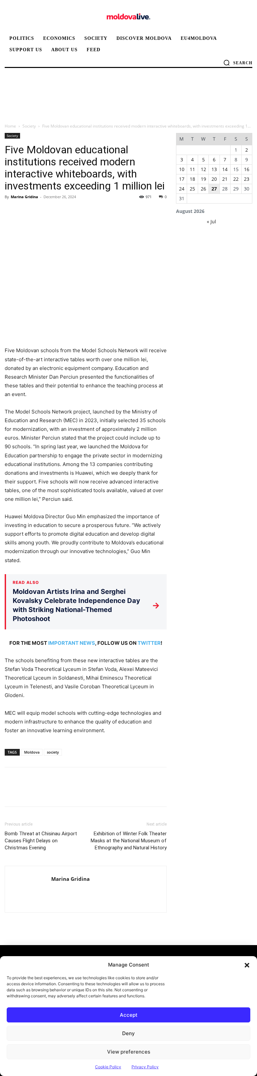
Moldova (31, 752)
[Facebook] (11, 212)
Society (29, 126)
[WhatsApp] (57, 212)
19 (203, 179)
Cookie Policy (108, 1066)
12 (203, 169)
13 (214, 169)
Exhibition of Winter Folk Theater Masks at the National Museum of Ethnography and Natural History (129, 841)
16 (246, 169)
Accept (129, 1015)
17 (181, 179)
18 (192, 179)
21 (225, 179)
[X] (26, 212)
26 (203, 188)
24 (181, 188)
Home (10, 126)
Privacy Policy (145, 1066)
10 (181, 169)
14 (225, 169)
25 (192, 188)
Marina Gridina (24, 196)
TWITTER (149, 643)
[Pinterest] (42, 212)
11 (192, 169)
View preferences (128, 1052)
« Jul (211, 221)
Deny (128, 1033)
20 (214, 179)
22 (236, 179)
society (53, 752)
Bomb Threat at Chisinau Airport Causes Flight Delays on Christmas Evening (41, 841)
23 (246, 179)
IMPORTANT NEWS (71, 643)
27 (214, 188)
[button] (247, 965)
